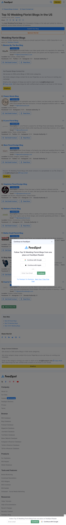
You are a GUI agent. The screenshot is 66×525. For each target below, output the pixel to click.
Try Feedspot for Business (25, 279)
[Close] (52, 242)
